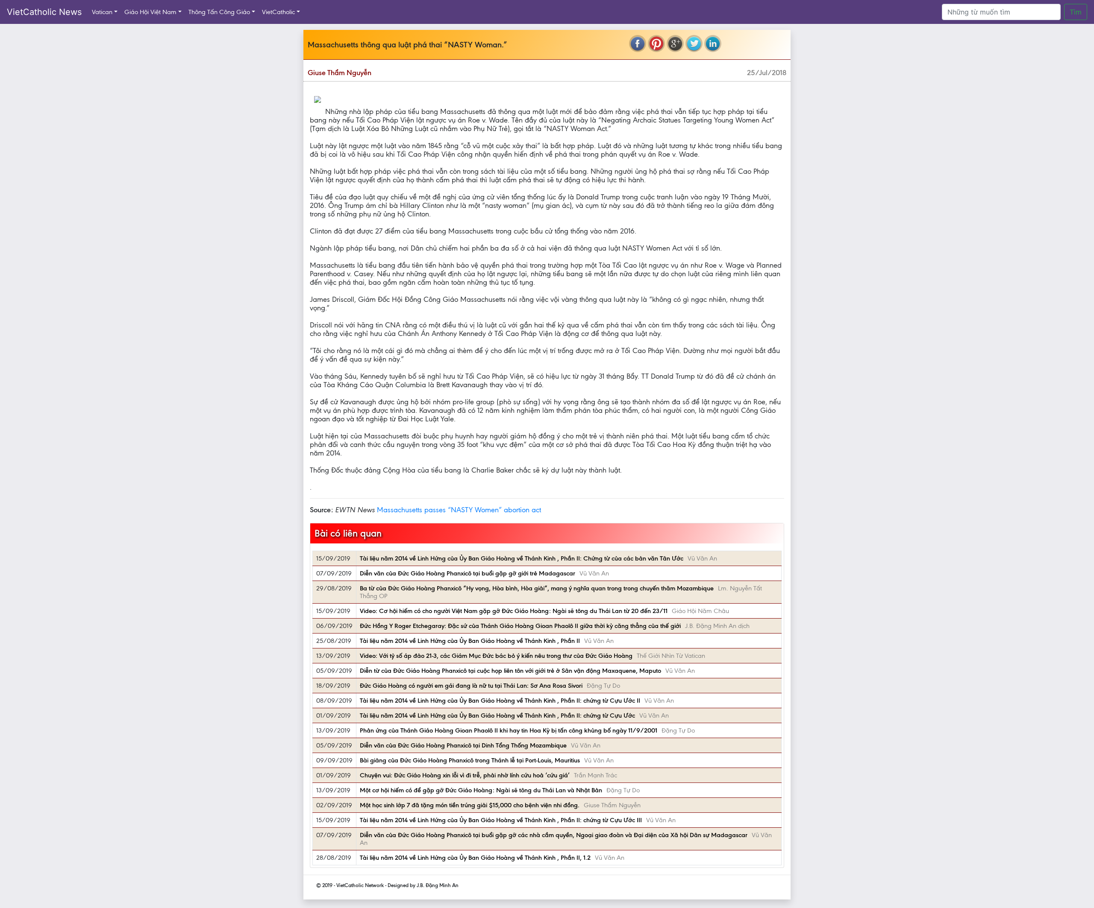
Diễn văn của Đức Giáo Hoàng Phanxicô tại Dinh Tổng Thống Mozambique (463, 745)
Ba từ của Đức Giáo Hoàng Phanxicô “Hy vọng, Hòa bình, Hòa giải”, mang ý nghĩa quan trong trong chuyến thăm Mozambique (537, 588)
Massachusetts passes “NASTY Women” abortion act (459, 509)
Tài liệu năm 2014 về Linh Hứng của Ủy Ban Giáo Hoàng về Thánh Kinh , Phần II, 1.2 (475, 857)
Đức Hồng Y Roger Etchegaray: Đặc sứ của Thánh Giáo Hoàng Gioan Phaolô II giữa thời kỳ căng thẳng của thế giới (520, 626)
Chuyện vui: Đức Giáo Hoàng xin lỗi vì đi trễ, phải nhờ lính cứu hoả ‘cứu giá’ (465, 775)
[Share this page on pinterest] (656, 43)
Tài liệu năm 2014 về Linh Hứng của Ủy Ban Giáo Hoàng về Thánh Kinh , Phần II (470, 641)
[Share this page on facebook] (637, 43)
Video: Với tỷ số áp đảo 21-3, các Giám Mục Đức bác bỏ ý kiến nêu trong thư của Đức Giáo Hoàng (496, 656)
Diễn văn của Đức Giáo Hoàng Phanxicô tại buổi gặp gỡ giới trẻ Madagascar (467, 573)
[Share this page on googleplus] (675, 43)
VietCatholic (278, 12)
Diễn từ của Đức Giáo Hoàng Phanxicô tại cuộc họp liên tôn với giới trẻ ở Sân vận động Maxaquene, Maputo (510, 670)
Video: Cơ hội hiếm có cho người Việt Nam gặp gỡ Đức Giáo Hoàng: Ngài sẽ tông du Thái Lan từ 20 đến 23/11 (514, 611)
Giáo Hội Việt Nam (150, 12)
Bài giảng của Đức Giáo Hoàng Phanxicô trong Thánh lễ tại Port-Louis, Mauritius (470, 760)
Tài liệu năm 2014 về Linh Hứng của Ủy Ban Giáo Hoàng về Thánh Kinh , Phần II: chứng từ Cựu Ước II (500, 700)
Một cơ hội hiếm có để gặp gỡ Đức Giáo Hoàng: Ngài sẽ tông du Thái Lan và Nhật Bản (481, 790)
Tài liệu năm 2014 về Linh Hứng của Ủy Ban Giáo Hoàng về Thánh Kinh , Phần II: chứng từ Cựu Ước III (501, 820)
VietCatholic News (44, 12)
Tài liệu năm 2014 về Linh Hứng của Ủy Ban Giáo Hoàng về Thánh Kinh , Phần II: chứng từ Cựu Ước (497, 715)
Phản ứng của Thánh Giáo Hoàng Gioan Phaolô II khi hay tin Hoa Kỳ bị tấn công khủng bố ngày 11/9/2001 (508, 730)
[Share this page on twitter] (694, 43)
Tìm (1076, 12)
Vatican (102, 12)
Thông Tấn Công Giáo (219, 12)
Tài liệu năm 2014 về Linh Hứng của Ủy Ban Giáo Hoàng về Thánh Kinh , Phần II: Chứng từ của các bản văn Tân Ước (521, 558)
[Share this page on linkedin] (712, 43)
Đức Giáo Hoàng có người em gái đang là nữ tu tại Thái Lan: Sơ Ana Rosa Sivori (471, 685)
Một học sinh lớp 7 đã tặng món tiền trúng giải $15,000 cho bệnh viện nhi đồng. (469, 805)
